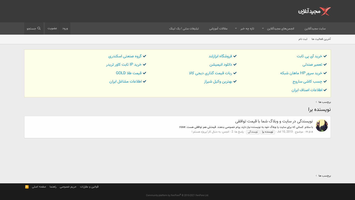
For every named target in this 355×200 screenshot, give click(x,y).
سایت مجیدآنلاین (315, 28)
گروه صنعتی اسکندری (125, 56)
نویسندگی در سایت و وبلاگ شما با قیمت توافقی (274, 121)
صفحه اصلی (39, 187)
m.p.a (309, 132)
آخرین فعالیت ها (321, 39)
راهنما (53, 187)
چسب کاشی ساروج (307, 82)
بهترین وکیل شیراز (218, 82)
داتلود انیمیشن (220, 65)
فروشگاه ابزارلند (220, 56)
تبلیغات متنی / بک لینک (184, 28)
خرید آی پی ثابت (309, 56)
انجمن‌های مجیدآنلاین (280, 28)
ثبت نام (303, 39)
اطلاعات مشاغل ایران (125, 82)
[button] (263, 29)
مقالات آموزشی (218, 28)
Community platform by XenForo (177, 195)
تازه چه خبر (247, 28)
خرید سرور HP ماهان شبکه (301, 73)
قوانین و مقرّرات (89, 187)
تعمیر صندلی (312, 65)
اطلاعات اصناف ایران (307, 90)
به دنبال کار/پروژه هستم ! (206, 132)
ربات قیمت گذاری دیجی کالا (210, 73)
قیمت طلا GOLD (129, 73)
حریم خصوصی (68, 187)
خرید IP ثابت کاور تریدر (124, 65)
